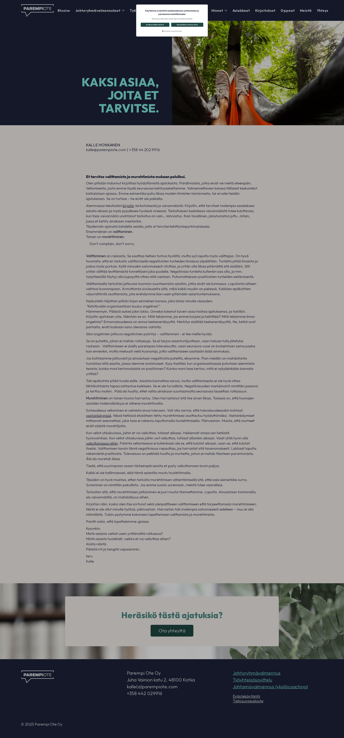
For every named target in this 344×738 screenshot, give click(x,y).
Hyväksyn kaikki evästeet (155, 25)
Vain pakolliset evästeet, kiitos (187, 25)
